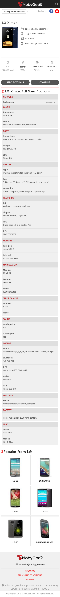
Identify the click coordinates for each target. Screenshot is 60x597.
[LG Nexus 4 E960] (44, 537)
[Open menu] (3, 4)
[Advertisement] (30, 593)
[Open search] (57, 4)
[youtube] (57, 11)
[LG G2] (15, 506)
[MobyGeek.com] (30, 4)
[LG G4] (44, 506)
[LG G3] (15, 476)
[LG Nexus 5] (44, 476)
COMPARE (45, 82)
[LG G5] (15, 537)
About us (30, 571)
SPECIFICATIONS (15, 82)
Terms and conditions (30, 575)
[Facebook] (51, 11)
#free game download (14, 12)
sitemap (30, 579)
